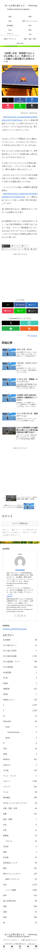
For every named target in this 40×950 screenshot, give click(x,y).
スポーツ (7, 246)
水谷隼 (34, 249)
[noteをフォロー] (29, 323)
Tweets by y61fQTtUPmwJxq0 (14, 629)
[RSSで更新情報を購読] (29, 328)
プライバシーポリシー (11, 940)
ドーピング (17, 246)
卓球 (27, 249)
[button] (32, 106)
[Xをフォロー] (11, 323)
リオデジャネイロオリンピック (13, 249)
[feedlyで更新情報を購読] (11, 328)
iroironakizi (20, 570)
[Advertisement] (20, 276)
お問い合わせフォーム (29, 940)
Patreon (9, 596)
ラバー (26, 246)
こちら (10, 594)
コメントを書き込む (20, 523)
